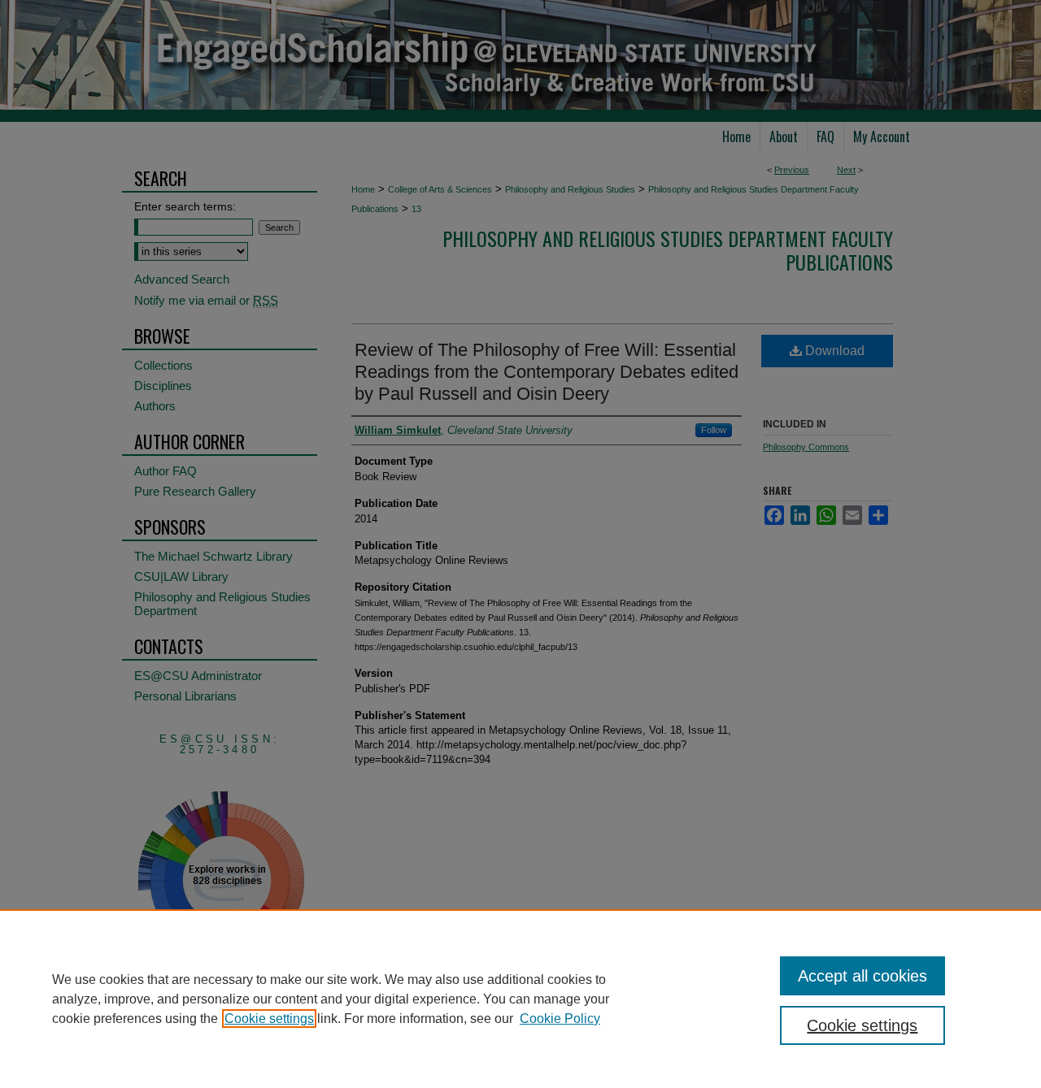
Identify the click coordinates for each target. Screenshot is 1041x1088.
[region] (520, 998)
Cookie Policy (560, 1018)
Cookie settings (269, 1018)
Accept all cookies (862, 976)
